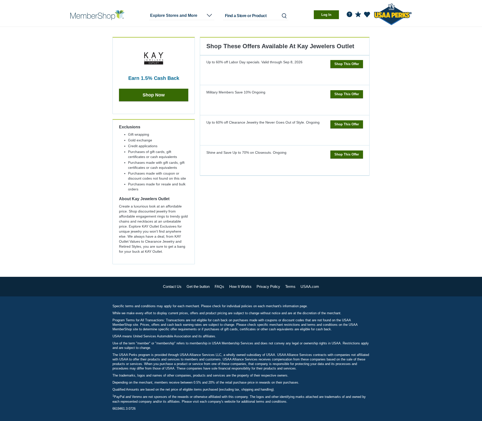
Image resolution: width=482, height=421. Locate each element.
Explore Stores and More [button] (173, 15)
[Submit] (283, 15)
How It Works (240, 286)
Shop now (154, 94)
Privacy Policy (268, 286)
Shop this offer (346, 64)
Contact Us (172, 286)
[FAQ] (349, 14)
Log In (326, 15)
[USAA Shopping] (97, 15)
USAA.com (309, 286)
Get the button (198, 286)
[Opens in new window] (393, 13)
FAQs (219, 286)
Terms (290, 286)
